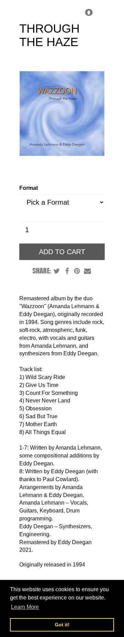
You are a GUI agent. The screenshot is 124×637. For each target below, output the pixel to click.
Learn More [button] (25, 607)
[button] (87, 11)
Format (28, 188)
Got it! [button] (62, 624)
